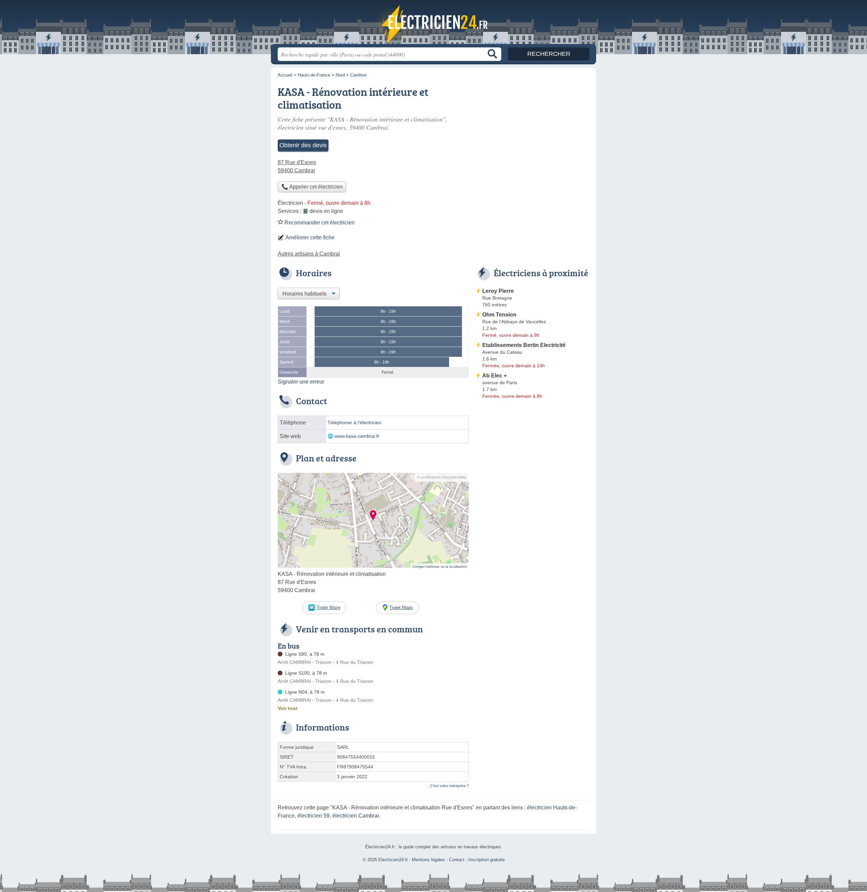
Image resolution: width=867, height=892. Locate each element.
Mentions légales (428, 859)
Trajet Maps (401, 607)
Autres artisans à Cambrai (309, 254)
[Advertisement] (532, 457)
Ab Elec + (494, 375)
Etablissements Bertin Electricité (524, 345)
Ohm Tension (499, 315)
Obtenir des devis (303, 145)
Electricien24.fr (433, 24)
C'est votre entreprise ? (449, 786)
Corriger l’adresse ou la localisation (440, 566)
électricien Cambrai (355, 816)
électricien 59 (313, 816)
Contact (456, 859)
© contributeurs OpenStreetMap (442, 477)
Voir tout (287, 708)
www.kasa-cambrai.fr (357, 436)
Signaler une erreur (301, 382)
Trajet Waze (328, 607)
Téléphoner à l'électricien (354, 422)
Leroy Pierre (498, 291)
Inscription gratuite (486, 859)
